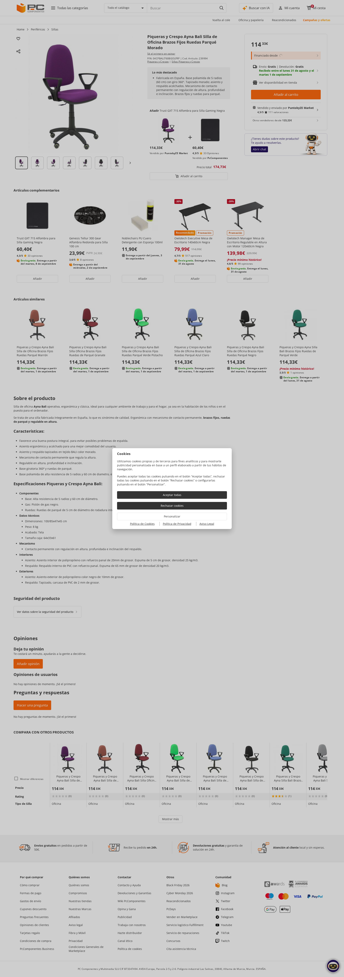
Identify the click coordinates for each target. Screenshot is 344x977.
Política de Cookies (142, 524)
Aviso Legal (206, 524)
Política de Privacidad (177, 524)
